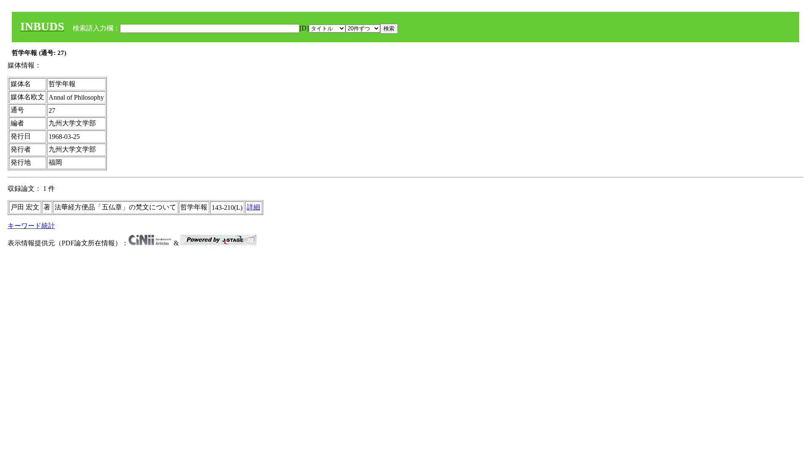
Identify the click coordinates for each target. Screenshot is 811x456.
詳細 (253, 207)
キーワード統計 (31, 225)
